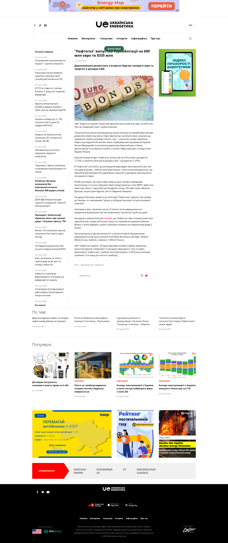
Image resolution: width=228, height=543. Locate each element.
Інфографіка (139, 38)
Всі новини (40, 305)
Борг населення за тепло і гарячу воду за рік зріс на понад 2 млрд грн (48, 261)
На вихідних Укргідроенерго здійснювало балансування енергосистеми (49, 292)
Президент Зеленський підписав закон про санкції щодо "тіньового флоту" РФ (50, 218)
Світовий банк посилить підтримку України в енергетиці (47, 153)
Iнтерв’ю (122, 38)
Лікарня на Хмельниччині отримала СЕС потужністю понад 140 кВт (48, 137)
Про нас (155, 38)
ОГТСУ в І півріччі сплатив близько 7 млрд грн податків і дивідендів (50, 91)
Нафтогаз (99, 265)
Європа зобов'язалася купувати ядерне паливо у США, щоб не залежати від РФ (50, 106)
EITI (124, 469)
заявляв (108, 218)
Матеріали (88, 38)
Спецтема (106, 38)
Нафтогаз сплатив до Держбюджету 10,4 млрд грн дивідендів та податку (49, 276)
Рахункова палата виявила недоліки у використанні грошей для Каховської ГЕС (49, 76)
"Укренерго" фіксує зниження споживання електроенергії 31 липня (50, 168)
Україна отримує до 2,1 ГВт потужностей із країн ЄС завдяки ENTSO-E (48, 122)
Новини (73, 38)
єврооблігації (86, 265)
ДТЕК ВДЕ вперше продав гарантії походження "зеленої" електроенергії (50, 202)
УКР (190, 25)
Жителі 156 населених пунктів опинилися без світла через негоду (50, 233)
